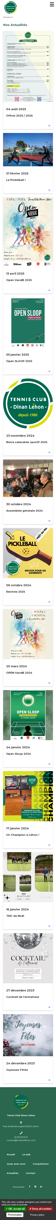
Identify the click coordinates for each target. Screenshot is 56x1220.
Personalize (15, 1214)
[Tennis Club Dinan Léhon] (28, 7)
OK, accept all (16, 1208)
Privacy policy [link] (37, 1214)
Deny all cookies (41, 1208)
